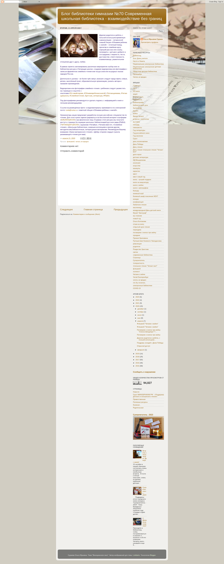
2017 (138, 360)
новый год (137, 218)
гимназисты (137, 127)
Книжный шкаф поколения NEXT (145, 196)
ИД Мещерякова (139, 160)
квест (135, 174)
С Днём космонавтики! (145, 522)
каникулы (136, 168)
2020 (138, 306)
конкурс (136, 199)
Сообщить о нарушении (144, 372)
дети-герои (137, 154)
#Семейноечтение (77, 96)
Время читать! (138, 116)
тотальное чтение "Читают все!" (145, 266)
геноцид (136, 125)
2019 (138, 354)
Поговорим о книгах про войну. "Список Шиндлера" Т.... (149, 331)
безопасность (138, 97)
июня (139, 315)
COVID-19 (137, 288)
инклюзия (136, 163)
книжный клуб (138, 193)
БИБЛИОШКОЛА (68, 120)
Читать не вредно (139, 77)
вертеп (135, 111)
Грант (135, 139)
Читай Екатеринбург (140, 277)
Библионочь (137, 100)
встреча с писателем (141, 119)
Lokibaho (136, 555)
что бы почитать (139, 283)
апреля (140, 321)
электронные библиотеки (142, 285)
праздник (136, 235)
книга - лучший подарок (142, 179)
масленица (137, 207)
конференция (138, 202)
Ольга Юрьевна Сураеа (153, 39)
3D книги (136, 91)
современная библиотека (142, 255)
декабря (140, 309)
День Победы (138, 144)
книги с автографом (140, 188)
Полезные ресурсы (140, 402)
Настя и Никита (139, 61)
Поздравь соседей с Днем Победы (150, 343)
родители (136, 246)
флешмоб (71, 141)
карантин (136, 171)
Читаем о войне (139, 274)
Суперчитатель (139, 260)
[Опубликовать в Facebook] (88, 138)
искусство (136, 166)
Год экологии (138, 136)
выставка (136, 122)
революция (137, 244)
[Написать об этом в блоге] (83, 138)
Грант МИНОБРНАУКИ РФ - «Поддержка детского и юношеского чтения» (148, 395)
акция (135, 94)
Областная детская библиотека (145, 71)
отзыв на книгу (138, 224)
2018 (138, 357)
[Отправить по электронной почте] (81, 138)
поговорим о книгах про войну (144, 232)
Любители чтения (139, 205)
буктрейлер (137, 108)
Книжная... (137, 405)
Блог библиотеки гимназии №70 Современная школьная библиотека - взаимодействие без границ (111, 16)
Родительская (138, 408)
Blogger (153, 555)
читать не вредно (82, 141)
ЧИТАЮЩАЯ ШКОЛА (70, 125)
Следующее (66, 209)
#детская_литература (93, 96)
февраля (141, 350)
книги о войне (138, 185)
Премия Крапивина (140, 238)
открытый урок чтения (141, 227)
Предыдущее (121, 209)
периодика (137, 230)
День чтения (137, 147)
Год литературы (139, 130)
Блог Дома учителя (140, 58)
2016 (138, 363)
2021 (138, 303)
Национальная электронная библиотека (148, 64)
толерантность (138, 263)
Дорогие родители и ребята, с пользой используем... (148, 339)
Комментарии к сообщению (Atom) (86, 214)
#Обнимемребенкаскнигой (94, 93)
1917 (135, 88)
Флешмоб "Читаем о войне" (147, 324)
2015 (138, 366)
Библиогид (137, 55)
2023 (138, 297)
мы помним (137, 216)
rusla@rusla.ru (71, 110)
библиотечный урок (140, 105)
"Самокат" (137, 86)
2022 (138, 300)
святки (135, 252)
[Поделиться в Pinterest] (90, 138)
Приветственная (139, 399)
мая (139, 318)
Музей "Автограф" (140, 213)
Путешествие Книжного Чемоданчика (147, 241)
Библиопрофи (138, 102)
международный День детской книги (147, 210)
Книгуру (136, 191)
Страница (136, 257)
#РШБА (106, 96)
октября (140, 312)
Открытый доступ (143, 346)
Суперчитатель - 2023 (143, 415)
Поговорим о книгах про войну (148, 335)
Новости (136, 392)
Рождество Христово (141, 249)
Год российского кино (141, 133)
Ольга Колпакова (139, 221)
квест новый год (139, 177)
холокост (136, 271)
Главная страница (93, 209)
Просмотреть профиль (149, 42)
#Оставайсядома (76, 93)
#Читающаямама (113, 93)
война (135, 113)
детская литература (140, 157)
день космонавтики (140, 141)
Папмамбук (137, 74)
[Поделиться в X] (86, 138)
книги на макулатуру (141, 182)
